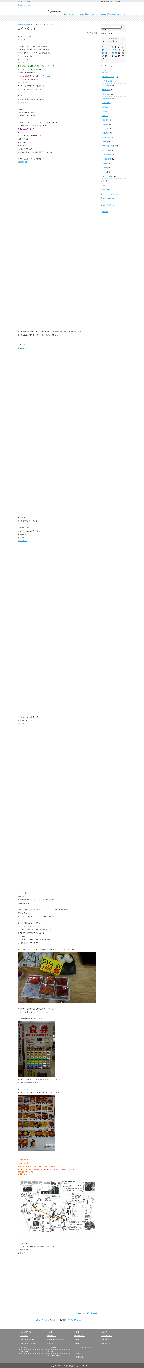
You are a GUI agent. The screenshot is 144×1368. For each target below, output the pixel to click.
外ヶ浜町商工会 (106, 1336)
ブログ (78, 1313)
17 (103, 53)
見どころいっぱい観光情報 (72, 18)
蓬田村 (104, 163)
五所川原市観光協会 (27, 1339)
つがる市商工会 (52, 1347)
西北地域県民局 (25, 1332)
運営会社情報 (110, 5)
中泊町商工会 (51, 1336)
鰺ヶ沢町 (50, 1351)
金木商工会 (24, 1347)
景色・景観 (106, 103)
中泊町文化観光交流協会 (55, 1339)
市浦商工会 (24, 1351)
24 (103, 56)
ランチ (83, 1313)
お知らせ (105, 116)
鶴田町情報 (106, 133)
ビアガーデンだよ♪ (42, 1320)
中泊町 (49, 1332)
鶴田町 (76, 1343)
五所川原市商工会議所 (27, 1343)
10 (103, 50)
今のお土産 (46, 76)
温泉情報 (105, 107)
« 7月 (102, 61)
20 (113, 53)
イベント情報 (106, 154)
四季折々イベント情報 (50, 18)
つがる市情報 (106, 85)
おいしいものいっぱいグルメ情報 (93, 18)
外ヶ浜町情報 (106, 159)
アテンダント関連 (108, 146)
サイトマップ (121, 5)
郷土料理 (105, 120)
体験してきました (75, 1320)
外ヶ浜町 (104, 1332)
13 (113, 50)
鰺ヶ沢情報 (106, 94)
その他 (104, 172)
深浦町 (76, 1332)
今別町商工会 (78, 1357)
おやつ (104, 168)
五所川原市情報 (92, 1313)
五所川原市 (24, 1336)
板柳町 (104, 142)
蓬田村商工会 (105, 1343)
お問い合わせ (98, 5)
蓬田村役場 (105, 1339)
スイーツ (105, 129)
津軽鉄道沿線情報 (108, 77)
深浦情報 (105, 124)
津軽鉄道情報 (106, 98)
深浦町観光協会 (79, 1336)
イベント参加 (106, 150)
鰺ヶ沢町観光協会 (53, 1355)
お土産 (104, 111)
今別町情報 (106, 137)
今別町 (76, 1353)
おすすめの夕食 (107, 176)
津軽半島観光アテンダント (29, 18)
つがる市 (50, 1343)
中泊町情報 (106, 90)
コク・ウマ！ (107, 185)
